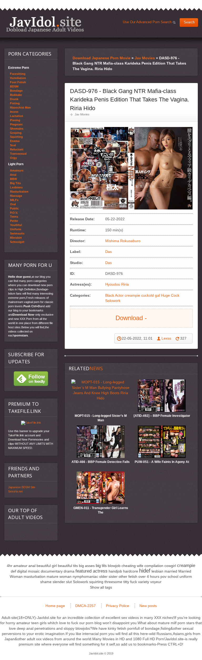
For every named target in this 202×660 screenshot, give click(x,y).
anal (32, 566)
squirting (96, 582)
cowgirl (170, 566)
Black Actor (114, 295)
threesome (113, 582)
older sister (108, 576)
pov (163, 576)
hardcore (130, 571)
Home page (55, 606)
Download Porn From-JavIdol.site (45, 24)
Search (189, 22)
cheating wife (132, 566)
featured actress (91, 571)
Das (108, 252)
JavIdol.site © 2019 (101, 653)
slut (69, 582)
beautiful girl (47, 566)
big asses (87, 566)
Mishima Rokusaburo (124, 241)
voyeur (155, 582)
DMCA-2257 (85, 606)
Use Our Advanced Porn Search (148, 23)
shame (46, 582)
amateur (20, 566)
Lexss (166, 338)
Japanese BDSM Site (21, 487)
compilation (153, 566)
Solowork (112, 301)
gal (157, 295)
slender (59, 582)
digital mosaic (28, 571)
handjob (115, 571)
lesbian (157, 571)
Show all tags (101, 587)
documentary (52, 571)
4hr (9, 566)
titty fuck (130, 582)
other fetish (128, 576)
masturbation (35, 576)
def (13, 571)
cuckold (147, 295)
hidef (144, 571)
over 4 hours (148, 576)
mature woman (59, 576)
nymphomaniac (85, 576)
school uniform (180, 576)
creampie (132, 295)
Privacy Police (117, 606)
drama (69, 571)
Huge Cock (170, 295)
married (170, 571)
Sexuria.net (15, 491)
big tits (101, 565)
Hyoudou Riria (117, 284)
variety (143, 582)
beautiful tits (68, 566)
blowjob (114, 566)
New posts (148, 606)
